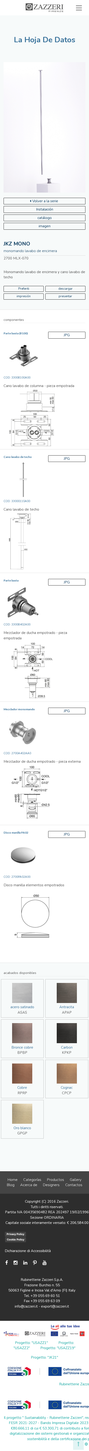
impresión (24, 296)
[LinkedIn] (25, 1263)
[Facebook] (7, 1263)
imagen (45, 226)
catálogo (44, 217)
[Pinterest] (35, 1263)
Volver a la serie (45, 201)
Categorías (32, 1179)
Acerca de (28, 1185)
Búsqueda (65, 35)
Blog (10, 1185)
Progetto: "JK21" (44, 1357)
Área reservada (29, 29)
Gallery (75, 1179)
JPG (67, 335)
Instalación (44, 209)
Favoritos (66, 29)
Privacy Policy (15, 1234)
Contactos (73, 1185)
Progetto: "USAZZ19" (57, 1348)
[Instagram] (15, 1263)
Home (13, 1179)
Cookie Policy (15, 1239)
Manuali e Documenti (58, 24)
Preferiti (23, 289)
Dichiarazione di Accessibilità (28, 1251)
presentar (65, 296)
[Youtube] (44, 1263)
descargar (65, 289)
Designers (51, 1185)
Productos (55, 1179)
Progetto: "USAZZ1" (31, 1342)
